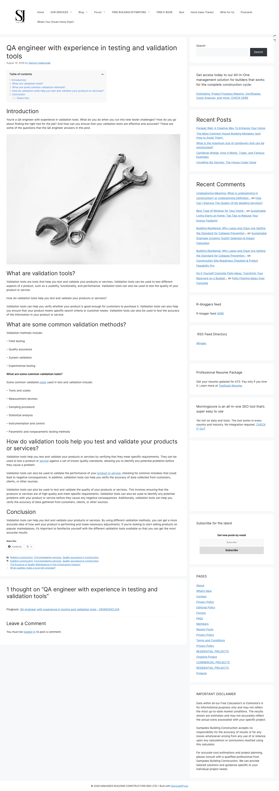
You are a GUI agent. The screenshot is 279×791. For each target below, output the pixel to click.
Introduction (19, 80)
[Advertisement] (231, 477)
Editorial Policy (205, 607)
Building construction (21, 557)
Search (200, 45)
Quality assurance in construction (80, 557)
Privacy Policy (205, 602)
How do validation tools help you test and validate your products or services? (58, 90)
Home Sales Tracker (202, 12)
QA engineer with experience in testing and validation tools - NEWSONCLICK (69, 609)
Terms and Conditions (210, 640)
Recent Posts (204, 629)
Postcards (246, 12)
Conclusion (18, 94)
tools (42, 382)
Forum (98, 12)
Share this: (23, 98)
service (44, 460)
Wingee (201, 343)
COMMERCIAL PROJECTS (213, 662)
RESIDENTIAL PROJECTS (212, 651)
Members (202, 624)
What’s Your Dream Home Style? (55, 21)
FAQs (199, 618)
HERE (220, 313)
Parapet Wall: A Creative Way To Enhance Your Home (230, 128)
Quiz (181, 12)
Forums (201, 613)
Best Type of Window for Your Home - (221, 210)
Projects (201, 673)
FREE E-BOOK (165, 12)
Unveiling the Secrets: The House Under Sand (226, 162)
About (200, 585)
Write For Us (227, 12)
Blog (81, 12)
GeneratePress (179, 785)
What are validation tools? (27, 83)
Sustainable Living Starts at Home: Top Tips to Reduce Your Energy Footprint (231, 215)
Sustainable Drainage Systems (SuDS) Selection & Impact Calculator (231, 238)
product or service (109, 473)
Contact (201, 596)
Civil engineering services (47, 557)
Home (40, 12)
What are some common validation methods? (38, 87)
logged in (30, 631)
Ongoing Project (206, 656)
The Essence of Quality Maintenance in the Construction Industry (45, 564)
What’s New (204, 591)
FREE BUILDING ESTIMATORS (129, 12)
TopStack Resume (230, 385)
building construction (21, 561)
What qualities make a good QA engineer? (33, 567)
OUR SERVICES (59, 12)
